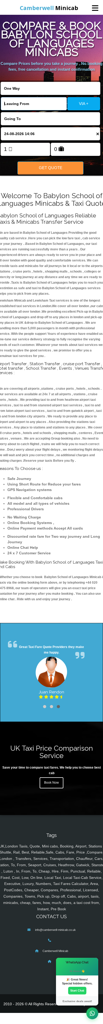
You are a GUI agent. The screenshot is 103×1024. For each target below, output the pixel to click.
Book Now (51, 782)
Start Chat (77, 990)
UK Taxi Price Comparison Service (51, 752)
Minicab (49, 8)
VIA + (83, 103)
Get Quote (50, 167)
